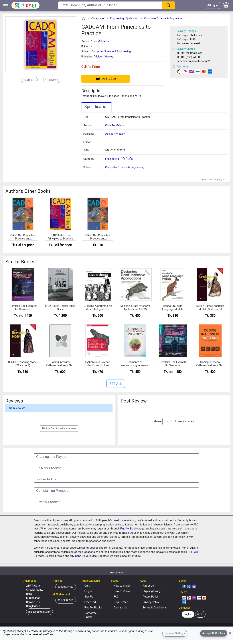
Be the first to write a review (59, 428)
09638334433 (66, 586)
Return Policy (150, 596)
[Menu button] (5, 5)
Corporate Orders (90, 615)
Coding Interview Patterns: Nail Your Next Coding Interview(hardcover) (60, 363)
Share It (53, 79)
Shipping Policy (152, 591)
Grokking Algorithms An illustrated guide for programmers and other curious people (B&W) (98, 307)
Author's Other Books (28, 191)
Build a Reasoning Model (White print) (22, 363)
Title (85, 117)
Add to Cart (108, 78)
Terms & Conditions (155, 607)
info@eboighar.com (39, 611)
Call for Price (90, 67)
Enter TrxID (90, 602)
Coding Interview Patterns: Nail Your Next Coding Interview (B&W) (210, 363)
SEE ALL (115, 384)
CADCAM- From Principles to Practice (116, 30)
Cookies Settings (175, 633)
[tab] (96, 107)
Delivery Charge (186, 49)
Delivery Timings (186, 31)
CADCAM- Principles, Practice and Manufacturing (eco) (97, 237)
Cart (87, 585)
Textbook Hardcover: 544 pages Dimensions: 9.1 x (111, 96)
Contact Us (120, 607)
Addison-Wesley (103, 56)
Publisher (88, 133)
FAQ (116, 596)
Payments (183, 66)
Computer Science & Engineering (163, 18)
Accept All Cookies (213, 633)
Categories (97, 18)
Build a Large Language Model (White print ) (210, 307)
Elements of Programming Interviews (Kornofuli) (135, 363)
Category (88, 159)
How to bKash (122, 585)
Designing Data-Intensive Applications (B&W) (135, 307)
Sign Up (88, 596)
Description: (92, 90)
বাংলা (200, 614)
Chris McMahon (100, 41)
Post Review (134, 401)
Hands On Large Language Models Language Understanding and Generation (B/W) (172, 307)
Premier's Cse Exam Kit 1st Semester (23, 307)
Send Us (80, 556)
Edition (87, 142)
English (188, 614)
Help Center (121, 602)
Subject (87, 167)
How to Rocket (122, 591)
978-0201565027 (115, 150)
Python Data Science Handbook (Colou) (97, 363)
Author (87, 125)
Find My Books (129, 528)
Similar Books (19, 261)
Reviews (14, 401)
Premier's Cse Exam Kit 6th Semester (173, 363)
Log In (214, 5)
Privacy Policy (151, 602)
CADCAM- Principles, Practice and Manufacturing (22, 237)
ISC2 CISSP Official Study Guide (60, 307)
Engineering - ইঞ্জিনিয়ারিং (124, 18)
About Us (148, 585)
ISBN (86, 150)
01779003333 (66, 600)
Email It (30, 79)
